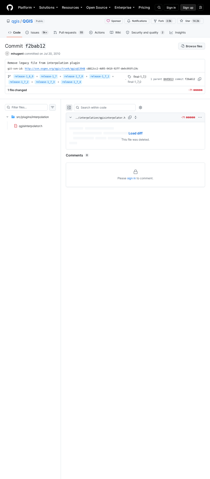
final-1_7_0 (134, 81)
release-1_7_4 (71, 82)
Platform (25, 7)
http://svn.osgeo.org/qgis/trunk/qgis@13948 (55, 68)
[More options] (200, 117)
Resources (70, 7)
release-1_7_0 (73, 76)
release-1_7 (49, 76)
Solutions (47, 7)
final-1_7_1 (140, 76)
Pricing (144, 7)
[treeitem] (30, 120)
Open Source (96, 7)
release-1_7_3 (45, 82)
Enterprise (123, 7)
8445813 (168, 79)
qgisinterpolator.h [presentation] (30, 126)
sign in (131, 178)
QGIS (28, 21)
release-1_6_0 (24, 76)
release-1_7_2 (19, 82)
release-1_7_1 (99, 76)
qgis (15, 21)
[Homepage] (10, 7)
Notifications (139, 20)
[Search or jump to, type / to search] (158, 7)
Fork (165, 20)
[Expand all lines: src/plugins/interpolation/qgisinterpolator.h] (135, 117)
